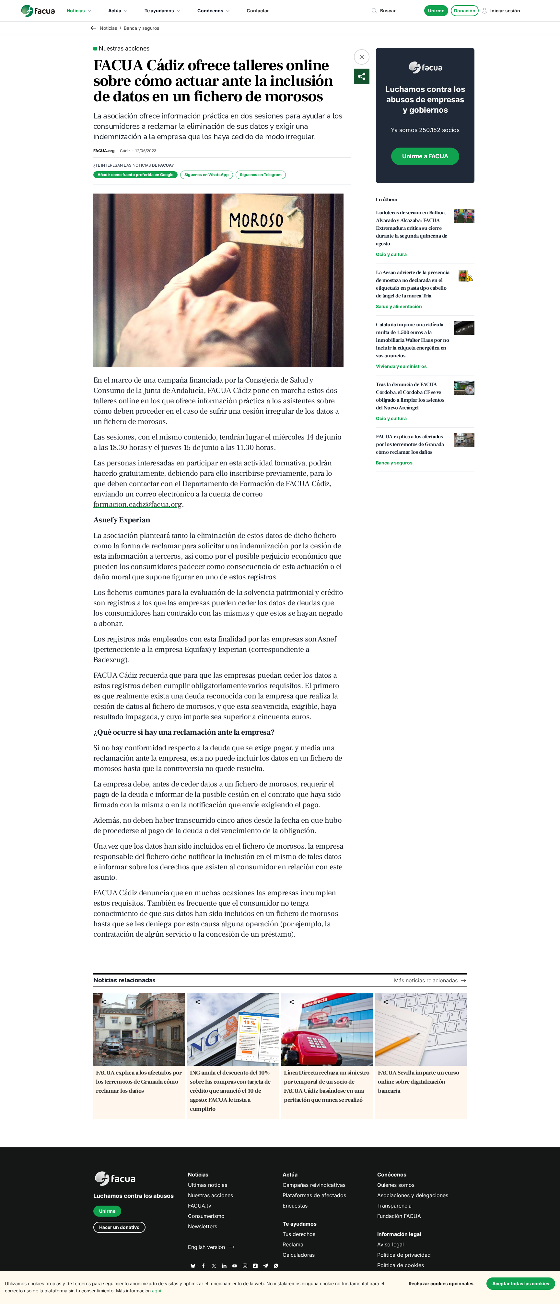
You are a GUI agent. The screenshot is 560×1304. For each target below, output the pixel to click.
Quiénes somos (395, 1185)
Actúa (114, 10)
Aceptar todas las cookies (520, 1283)
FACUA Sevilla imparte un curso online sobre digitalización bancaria (418, 1082)
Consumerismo (206, 1216)
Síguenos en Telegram (261, 174)
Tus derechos (299, 1234)
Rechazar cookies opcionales (441, 1283)
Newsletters (202, 1226)
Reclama (293, 1244)
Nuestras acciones (210, 1195)
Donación (464, 10)
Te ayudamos (159, 10)
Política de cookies (400, 1265)
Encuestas (295, 1205)
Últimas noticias (207, 1185)
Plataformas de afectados (314, 1195)
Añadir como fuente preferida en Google (135, 174)
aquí (156, 1290)
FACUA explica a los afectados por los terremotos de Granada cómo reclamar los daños (138, 1082)
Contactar (258, 10)
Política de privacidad (404, 1255)
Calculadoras (299, 1255)
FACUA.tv (199, 1205)
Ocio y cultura (391, 254)
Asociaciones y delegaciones (412, 1195)
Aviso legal (390, 1244)
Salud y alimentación (399, 306)
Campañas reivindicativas (314, 1185)
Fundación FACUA (399, 1216)
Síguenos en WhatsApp (206, 174)
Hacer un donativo (119, 1227)
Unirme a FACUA (425, 156)
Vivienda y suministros (401, 366)
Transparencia (394, 1205)
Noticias (76, 10)
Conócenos (210, 10)
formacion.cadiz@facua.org (137, 504)
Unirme (436, 10)
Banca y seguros (394, 462)
